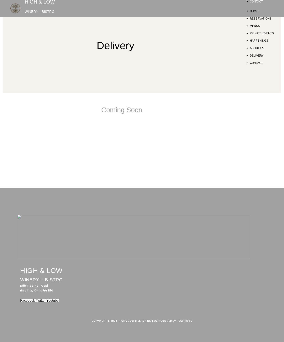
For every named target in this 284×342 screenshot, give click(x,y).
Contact (256, 1)
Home (254, 11)
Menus (255, 25)
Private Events (262, 33)
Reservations (260, 18)
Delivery (257, 55)
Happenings (259, 40)
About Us (257, 48)
